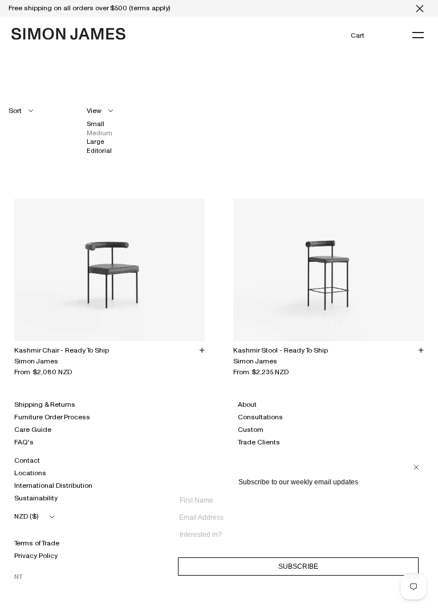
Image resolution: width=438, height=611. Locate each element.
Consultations (260, 417)
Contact (27, 460)
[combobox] (295, 535)
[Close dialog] (416, 467)
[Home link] (68, 34)
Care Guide (32, 430)
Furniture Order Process (52, 417)
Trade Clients (259, 442)
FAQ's (24, 442)
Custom (250, 430)
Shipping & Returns (44, 404)
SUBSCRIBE (298, 566)
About (247, 404)
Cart (357, 35)
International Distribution (53, 485)
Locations (30, 473)
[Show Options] (415, 539)
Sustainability (36, 498)
